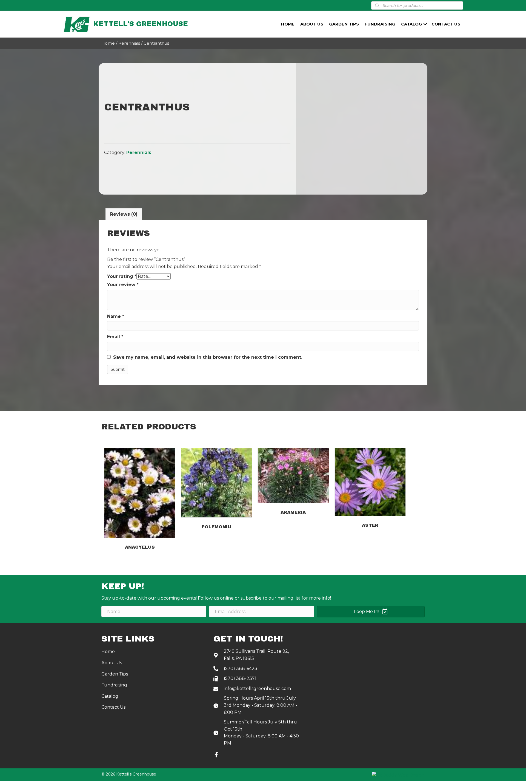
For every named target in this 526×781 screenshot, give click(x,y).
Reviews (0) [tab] (124, 214)
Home (288, 24)
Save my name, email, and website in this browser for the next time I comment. (207, 357)
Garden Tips (344, 24)
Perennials (129, 43)
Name (115, 316)
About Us (311, 24)
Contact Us (445, 24)
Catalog (411, 24)
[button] (216, 754)
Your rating (121, 276)
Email (115, 336)
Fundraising (380, 24)
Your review (123, 284)
